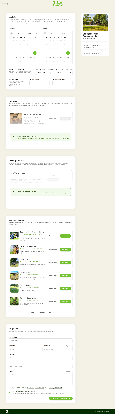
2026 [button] (29, 33)
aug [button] (18, 33)
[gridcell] (13, 41)
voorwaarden (39, 388)
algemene (30, 388)
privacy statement (55, 388)
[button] (11, 33)
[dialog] (24, 47)
